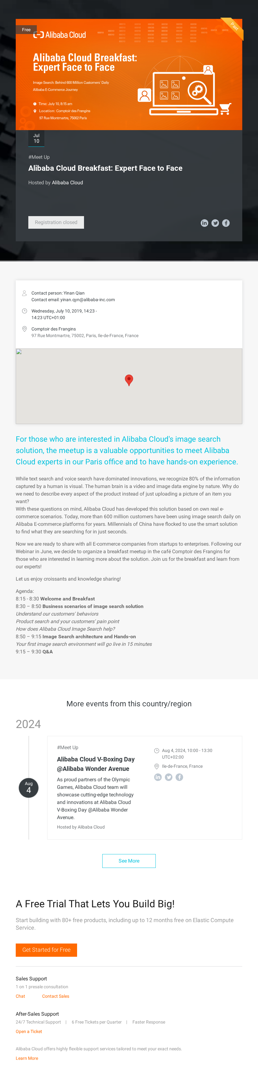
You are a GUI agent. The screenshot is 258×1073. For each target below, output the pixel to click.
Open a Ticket (29, 1031)
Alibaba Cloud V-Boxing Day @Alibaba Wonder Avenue (96, 763)
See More (129, 861)
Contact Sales (55, 996)
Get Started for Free (46, 949)
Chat (20, 996)
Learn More (27, 1058)
